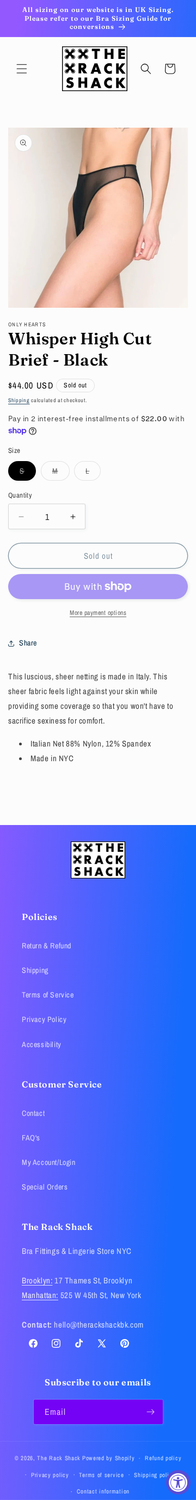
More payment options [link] (98, 612)
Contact (33, 1113)
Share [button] (28, 643)
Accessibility (42, 1044)
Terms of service (101, 1475)
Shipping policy (154, 1475)
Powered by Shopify (108, 1458)
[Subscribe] (151, 1412)
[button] (22, 69)
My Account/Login (49, 1162)
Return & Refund (46, 946)
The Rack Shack (59, 1458)
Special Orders (45, 1187)
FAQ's (31, 1138)
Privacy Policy (44, 1019)
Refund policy (163, 1458)
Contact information (103, 1491)
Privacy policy (50, 1475)
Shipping (19, 400)
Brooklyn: (37, 1280)
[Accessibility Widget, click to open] (178, 1482)
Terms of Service (48, 995)
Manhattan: (40, 1295)
